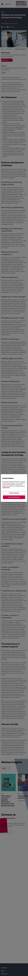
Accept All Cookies (14, 497)
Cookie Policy (6, 487)
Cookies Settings (14, 493)
